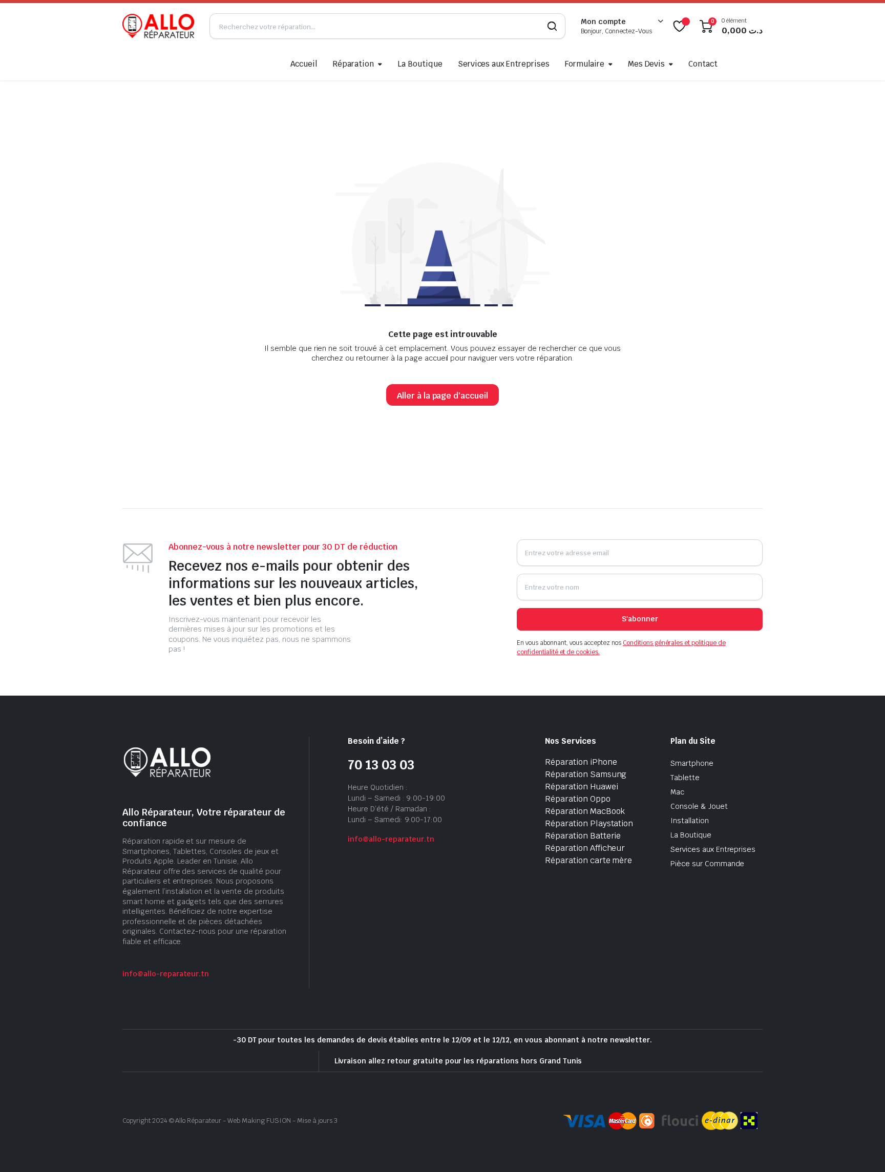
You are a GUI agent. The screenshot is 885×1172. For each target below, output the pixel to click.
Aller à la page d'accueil (442, 395)
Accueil (304, 64)
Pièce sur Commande (707, 863)
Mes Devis (646, 64)
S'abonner (640, 618)
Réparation (353, 64)
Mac (677, 792)
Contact (703, 64)
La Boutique (419, 64)
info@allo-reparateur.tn (165, 973)
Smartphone (691, 763)
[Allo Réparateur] (158, 26)
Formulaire (584, 64)
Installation (689, 820)
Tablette (685, 777)
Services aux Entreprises (504, 64)
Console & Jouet (699, 806)
